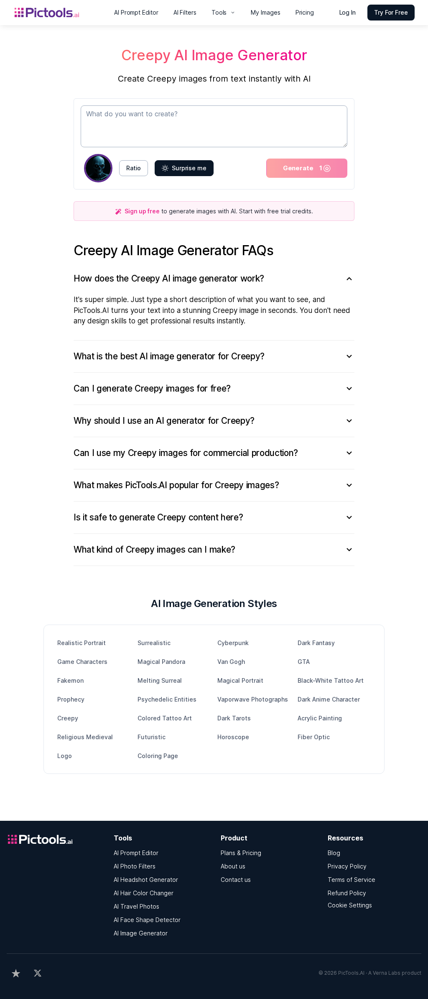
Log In (347, 12)
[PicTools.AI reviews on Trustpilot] (16, 973)
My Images (265, 12)
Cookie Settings (350, 905)
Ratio (133, 168)
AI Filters (184, 12)
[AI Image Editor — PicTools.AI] (58, 12)
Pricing (305, 12)
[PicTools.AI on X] (37, 973)
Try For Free (391, 12)
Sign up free (142, 211)
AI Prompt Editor (136, 12)
